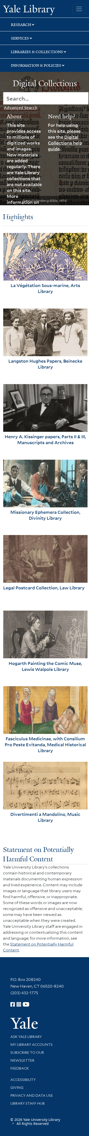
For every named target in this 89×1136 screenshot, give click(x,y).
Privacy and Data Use (31, 1095)
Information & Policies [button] (36, 65)
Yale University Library (29, 9)
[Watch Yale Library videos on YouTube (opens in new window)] (26, 1004)
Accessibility (23, 1080)
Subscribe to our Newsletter (27, 1056)
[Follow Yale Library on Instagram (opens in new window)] (19, 1004)
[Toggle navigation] (79, 9)
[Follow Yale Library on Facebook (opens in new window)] (12, 1004)
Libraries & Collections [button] (37, 51)
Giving (16, 1088)
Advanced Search (20, 107)
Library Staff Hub (27, 1103)
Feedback (19, 1068)
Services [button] (20, 38)
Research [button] (21, 24)
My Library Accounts (31, 1045)
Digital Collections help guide (65, 143)
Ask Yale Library (26, 1037)
